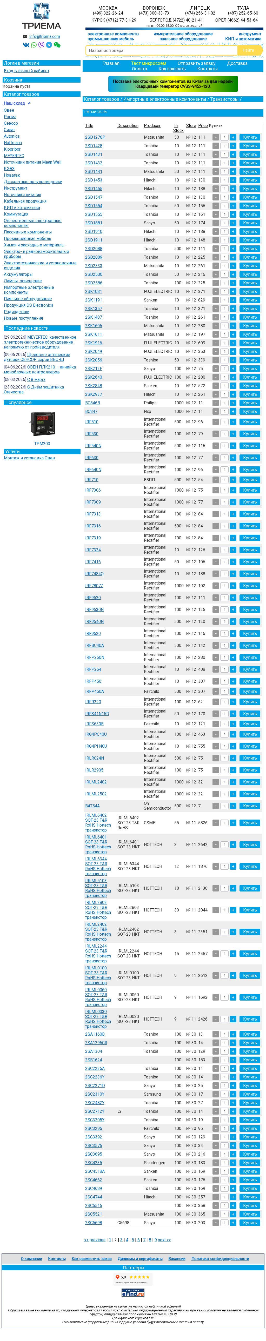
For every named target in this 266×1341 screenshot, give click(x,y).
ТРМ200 (42, 443)
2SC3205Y (94, 1119)
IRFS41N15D (97, 713)
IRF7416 (93, 561)
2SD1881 (93, 222)
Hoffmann (13, 142)
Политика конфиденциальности (220, 1258)
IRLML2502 (96, 794)
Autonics (12, 136)
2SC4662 (93, 1179)
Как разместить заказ (92, 1258)
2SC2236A (95, 1068)
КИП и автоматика (243, 38)
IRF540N (93, 445)
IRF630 (91, 457)
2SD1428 (93, 145)
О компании (31, 1258)
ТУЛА (243, 10)
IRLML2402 (96, 782)
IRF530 (91, 433)
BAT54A (92, 805)
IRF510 (91, 421)
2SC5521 (93, 1214)
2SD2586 (93, 282)
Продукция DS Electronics (28, 305)
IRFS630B (94, 723)
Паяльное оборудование (28, 298)
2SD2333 (93, 265)
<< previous (94, 1239)
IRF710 (91, 479)
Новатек (12, 175)
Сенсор (11, 123)
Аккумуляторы (18, 274)
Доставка (237, 63)
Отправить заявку (197, 63)
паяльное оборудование (183, 38)
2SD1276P (95, 137)
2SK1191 (93, 300)
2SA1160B (95, 1034)
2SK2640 (93, 377)
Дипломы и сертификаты (140, 1258)
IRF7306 (93, 490)
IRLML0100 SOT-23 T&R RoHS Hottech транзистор (98, 975)
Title (89, 125)
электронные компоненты (113, 33)
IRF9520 (93, 597)
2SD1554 (93, 205)
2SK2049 (93, 351)
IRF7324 (93, 549)
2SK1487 (93, 317)
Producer (152, 125)
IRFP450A (94, 691)
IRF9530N (94, 609)
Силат (9, 129)
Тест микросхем (148, 63)
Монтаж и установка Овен (29, 457)
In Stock (178, 128)
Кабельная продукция (25, 201)
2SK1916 (93, 342)
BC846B (92, 402)
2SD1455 (93, 188)
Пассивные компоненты (28, 232)
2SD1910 (93, 231)
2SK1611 (93, 334)
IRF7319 (93, 537)
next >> (164, 1239)
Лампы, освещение (23, 280)
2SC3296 (93, 1128)
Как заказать (172, 68)
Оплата (139, 68)
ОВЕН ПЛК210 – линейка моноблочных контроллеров (40, 369)
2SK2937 (93, 394)
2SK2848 (93, 385)
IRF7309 (93, 502)
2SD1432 (93, 162)
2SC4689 (93, 1188)
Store (191, 125)
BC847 (91, 411)
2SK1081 (93, 291)
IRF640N (93, 469)
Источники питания (22, 194)
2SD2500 (93, 274)
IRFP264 (93, 669)
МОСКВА (108, 10)
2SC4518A (95, 1171)
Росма (10, 116)
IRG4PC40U (96, 734)
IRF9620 (93, 633)
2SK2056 (93, 360)
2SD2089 (93, 257)
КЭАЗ (9, 168)
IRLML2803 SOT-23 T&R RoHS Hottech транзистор (98, 910)
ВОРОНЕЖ (154, 10)
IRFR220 (93, 701)
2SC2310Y (94, 1094)
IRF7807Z (94, 585)
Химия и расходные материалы (34, 245)
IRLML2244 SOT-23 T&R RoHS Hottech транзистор (98, 953)
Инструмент (15, 188)
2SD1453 (93, 180)
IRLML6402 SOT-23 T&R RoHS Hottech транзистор (98, 823)
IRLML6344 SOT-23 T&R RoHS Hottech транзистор (98, 866)
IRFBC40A (94, 645)
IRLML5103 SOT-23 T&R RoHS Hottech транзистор (98, 888)
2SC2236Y (94, 1077)
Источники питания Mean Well (32, 162)
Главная (110, 63)
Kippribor (12, 149)
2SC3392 (93, 1137)
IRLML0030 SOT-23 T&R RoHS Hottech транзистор (98, 1019)
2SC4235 (93, 1162)
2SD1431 (93, 154)
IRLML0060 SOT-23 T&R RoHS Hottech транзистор (98, 997)
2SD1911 (93, 240)
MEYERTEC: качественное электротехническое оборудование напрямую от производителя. (40, 342)
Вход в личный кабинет (26, 70)
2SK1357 (93, 308)
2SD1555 (93, 214)
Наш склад (14, 103)
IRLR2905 (94, 770)
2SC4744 (93, 1197)
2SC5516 (93, 1205)
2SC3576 (93, 1145)
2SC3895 (93, 1154)
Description (127, 125)
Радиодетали (16, 311)
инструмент (250, 33)
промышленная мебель (111, 38)
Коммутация (16, 214)
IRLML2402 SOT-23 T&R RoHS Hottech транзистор (98, 932)
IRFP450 (93, 681)
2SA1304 (93, 1051)
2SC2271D (95, 1085)
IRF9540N (94, 621)
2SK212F (93, 368)
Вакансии (177, 1258)
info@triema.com (44, 36)
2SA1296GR (96, 1042)
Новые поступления (23, 318)
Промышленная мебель (27, 238)
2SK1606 (93, 325)
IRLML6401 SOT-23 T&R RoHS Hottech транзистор (98, 844)
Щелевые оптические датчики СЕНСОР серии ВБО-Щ (37, 357)
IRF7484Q (94, 573)
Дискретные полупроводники (33, 181)
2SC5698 (93, 1222)
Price (203, 125)
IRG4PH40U (96, 746)
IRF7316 (93, 526)
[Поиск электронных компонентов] (133, 1295)
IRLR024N (94, 758)
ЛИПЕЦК (200, 10)
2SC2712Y (94, 1111)
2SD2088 (93, 248)
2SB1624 (93, 1059)
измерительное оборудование (183, 33)
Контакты (207, 68)
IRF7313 (93, 514)
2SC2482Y (94, 1102)
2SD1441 (93, 171)
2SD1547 (93, 197)
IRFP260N (94, 657)
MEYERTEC (14, 155)
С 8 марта (36, 379)
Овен (9, 110)
